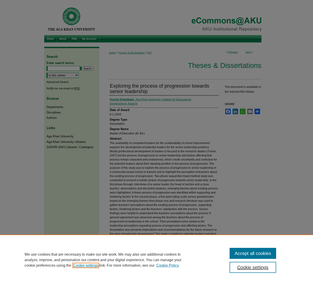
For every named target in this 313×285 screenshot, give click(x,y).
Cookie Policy (167, 265)
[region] (156, 260)
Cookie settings (85, 265)
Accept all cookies (253, 253)
